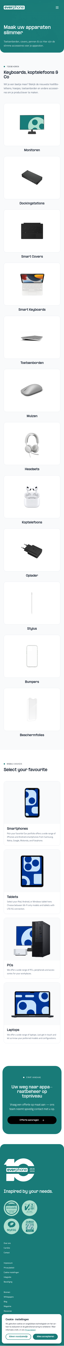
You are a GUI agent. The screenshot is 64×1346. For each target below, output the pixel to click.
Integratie (7, 1277)
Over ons (7, 1243)
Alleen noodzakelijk (18, 1336)
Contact (7, 1252)
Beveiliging (8, 1281)
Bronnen (7, 1292)
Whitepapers (9, 1296)
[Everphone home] (14, 7)
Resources (8, 1311)
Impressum (8, 1263)
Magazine (7, 1306)
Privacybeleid (9, 1267)
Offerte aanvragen (29, 1120)
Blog (5, 1301)
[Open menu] (57, 7)
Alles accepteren (45, 1336)
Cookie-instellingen (11, 1272)
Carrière (7, 1247)
